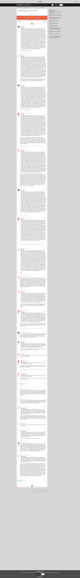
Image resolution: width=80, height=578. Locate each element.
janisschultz (21, 54)
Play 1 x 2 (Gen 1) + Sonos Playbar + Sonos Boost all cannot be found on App (55, 37)
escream (21, 276)
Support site (45, 4)
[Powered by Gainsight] (40, 489)
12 (30, 23)
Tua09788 (21, 248)
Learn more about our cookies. (54, 572)
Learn (6, 1)
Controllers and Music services (53, 38)
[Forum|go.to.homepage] (24, 5)
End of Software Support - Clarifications (54, 31)
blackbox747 (21, 383)
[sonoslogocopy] (40, 1)
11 (29, 23)
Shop (3, 1)
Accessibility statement (45, 491)
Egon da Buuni (22, 354)
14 (33, 23)
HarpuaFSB (21, 341)
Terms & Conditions (34, 491)
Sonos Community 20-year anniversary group (55, 13)
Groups (42, 4)
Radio (13, 1)
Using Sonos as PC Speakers (53, 25)
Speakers (50, 32)
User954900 (21, 149)
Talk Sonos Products (23, 7)
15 (34, 23)
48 (38, 23)
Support (10, 1)
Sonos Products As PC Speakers (53, 26)
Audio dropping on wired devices (54, 33)
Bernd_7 (21, 407)
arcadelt (21, 332)
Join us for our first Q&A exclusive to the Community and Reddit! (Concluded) (55, 28)
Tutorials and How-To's (52, 19)
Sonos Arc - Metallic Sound (53, 23)
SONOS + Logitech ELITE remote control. (55, 15)
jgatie (21, 26)
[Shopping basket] (75, 1)
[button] (56, 5)
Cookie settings (40, 491)
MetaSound (21, 480)
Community (18, 7)
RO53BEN (21, 113)
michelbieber (21, 291)
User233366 (21, 423)
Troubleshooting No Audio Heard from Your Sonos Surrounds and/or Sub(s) (55, 18)
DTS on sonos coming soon (53, 20)
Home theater (28, 7)
